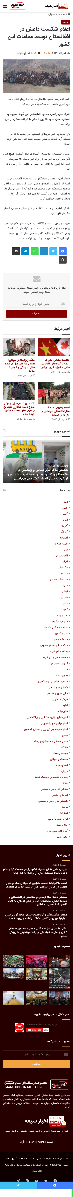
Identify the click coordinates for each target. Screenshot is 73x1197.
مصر (65, 604)
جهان (51, 14)
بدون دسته (62, 675)
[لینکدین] (44, 251)
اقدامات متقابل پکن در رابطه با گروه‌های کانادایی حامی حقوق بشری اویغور (55, 363)
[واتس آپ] (35, 251)
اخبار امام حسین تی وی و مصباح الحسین (46, 729)
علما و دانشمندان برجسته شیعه (51, 777)
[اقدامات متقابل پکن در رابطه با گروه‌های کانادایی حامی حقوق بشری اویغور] (54, 347)
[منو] (5, 7)
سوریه (64, 574)
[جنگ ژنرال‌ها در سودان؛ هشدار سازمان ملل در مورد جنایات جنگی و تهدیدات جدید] (19, 347)
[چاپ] (63, 260)
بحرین (64, 598)
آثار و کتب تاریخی (58, 819)
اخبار (58, 14)
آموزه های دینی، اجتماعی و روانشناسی (47, 717)
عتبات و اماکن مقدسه (56, 628)
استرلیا (64, 538)
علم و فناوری (61, 633)
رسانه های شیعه (58, 651)
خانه (65, 14)
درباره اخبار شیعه (59, 1131)
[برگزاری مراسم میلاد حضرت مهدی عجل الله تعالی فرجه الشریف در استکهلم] (36, 961)
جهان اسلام (61, 544)
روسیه (65, 807)
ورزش (64, 771)
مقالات (64, 747)
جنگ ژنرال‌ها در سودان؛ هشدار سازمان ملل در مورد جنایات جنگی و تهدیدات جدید (20, 365)
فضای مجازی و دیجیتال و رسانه (51, 741)
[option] (36, 461)
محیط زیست (60, 753)
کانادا (65, 783)
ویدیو (65, 735)
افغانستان (62, 556)
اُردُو (22, 1142)
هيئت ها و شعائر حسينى (54, 645)
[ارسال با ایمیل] (16, 251)
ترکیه (65, 705)
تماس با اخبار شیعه (39, 1131)
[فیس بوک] (63, 251)
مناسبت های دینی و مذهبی (53, 681)
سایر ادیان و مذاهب (57, 693)
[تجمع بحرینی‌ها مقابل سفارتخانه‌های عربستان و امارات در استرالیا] (54, 393)
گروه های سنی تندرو (57, 831)
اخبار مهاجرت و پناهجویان (54, 723)
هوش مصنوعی (60, 699)
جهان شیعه (62, 825)
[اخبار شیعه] (54, 6)
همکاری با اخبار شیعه (16, 1131)
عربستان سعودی (58, 580)
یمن (65, 586)
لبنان (65, 592)
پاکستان (63, 568)
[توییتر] (53, 251)
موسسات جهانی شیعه (55, 657)
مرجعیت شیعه (60, 622)
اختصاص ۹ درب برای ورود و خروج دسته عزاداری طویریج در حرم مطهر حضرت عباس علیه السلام (19, 408)
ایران (65, 562)
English (40, 1142)
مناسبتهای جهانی (59, 759)
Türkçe (30, 1142)
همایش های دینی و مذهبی (53, 801)
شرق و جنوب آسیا (58, 687)
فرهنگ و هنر (61, 639)
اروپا (65, 520)
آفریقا (64, 526)
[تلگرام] (25, 251)
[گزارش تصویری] (59, 979)
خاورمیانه (63, 711)
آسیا (65, 514)
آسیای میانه (61, 765)
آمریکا (64, 532)
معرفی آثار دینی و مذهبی (54, 789)
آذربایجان (62, 616)
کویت (64, 610)
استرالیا (64, 813)
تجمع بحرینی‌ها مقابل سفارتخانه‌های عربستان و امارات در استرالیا (55, 411)
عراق (65, 550)
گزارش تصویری (59, 663)
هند (66, 669)
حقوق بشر (62, 837)
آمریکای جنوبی (60, 795)
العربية (50, 1142)
